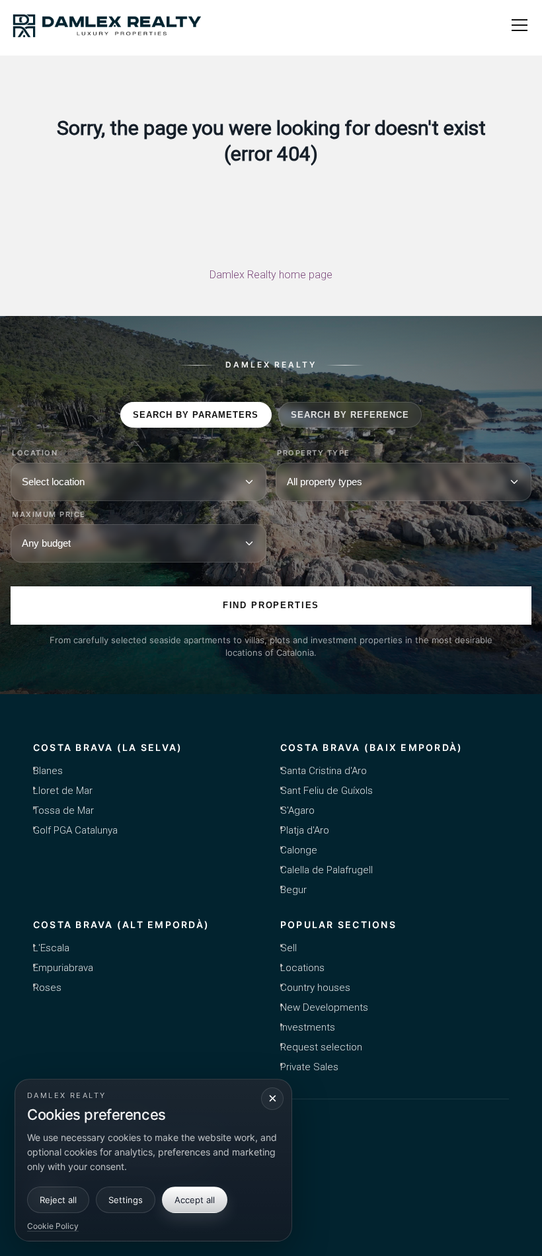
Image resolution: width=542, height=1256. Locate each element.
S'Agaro (297, 810)
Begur (293, 890)
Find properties (271, 605)
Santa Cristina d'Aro (323, 771)
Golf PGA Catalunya (75, 830)
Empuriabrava (63, 968)
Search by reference (350, 415)
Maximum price (49, 514)
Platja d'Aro (304, 830)
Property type (313, 453)
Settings (125, 1200)
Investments (307, 1027)
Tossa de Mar (63, 810)
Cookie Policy (53, 1226)
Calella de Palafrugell (326, 870)
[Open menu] (519, 25)
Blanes (48, 771)
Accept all (194, 1200)
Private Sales (309, 1067)
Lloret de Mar (63, 791)
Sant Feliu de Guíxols (326, 791)
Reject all (58, 1200)
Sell (288, 948)
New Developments (324, 1007)
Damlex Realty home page (271, 274)
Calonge (298, 850)
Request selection (321, 1047)
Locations (302, 968)
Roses (47, 988)
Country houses (315, 988)
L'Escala (51, 948)
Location (35, 453)
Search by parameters (196, 415)
